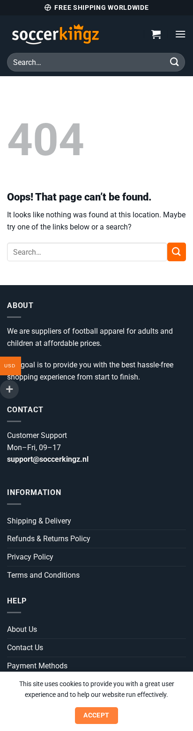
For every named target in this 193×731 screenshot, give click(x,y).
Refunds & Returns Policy (48, 538)
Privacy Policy (30, 556)
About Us (22, 629)
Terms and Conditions (43, 575)
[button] (156, 34)
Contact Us (25, 647)
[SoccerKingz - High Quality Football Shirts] (68, 34)
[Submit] (174, 62)
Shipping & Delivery (39, 520)
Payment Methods (37, 665)
